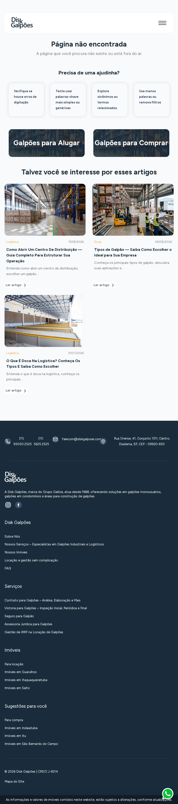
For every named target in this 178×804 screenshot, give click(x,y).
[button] (162, 23)
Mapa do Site (14, 781)
